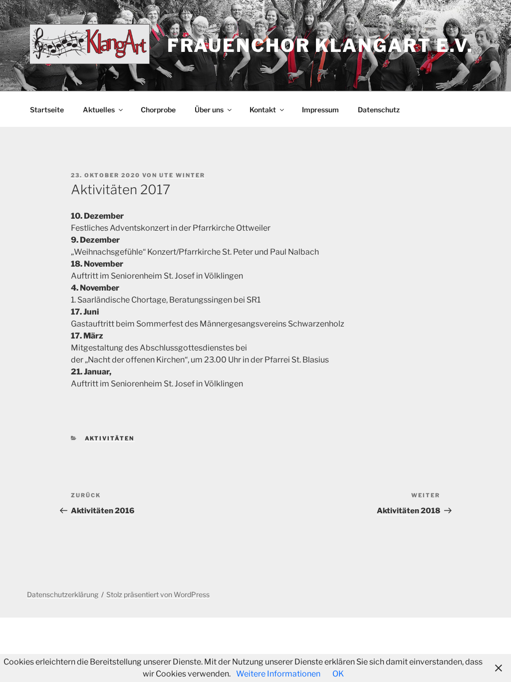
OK (338, 674)
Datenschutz (379, 109)
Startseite (47, 109)
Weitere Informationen (278, 674)
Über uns (209, 109)
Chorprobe (158, 109)
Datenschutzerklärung (62, 594)
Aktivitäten (110, 438)
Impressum (320, 109)
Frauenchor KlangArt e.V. (320, 45)
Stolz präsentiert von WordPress (158, 594)
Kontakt (263, 109)
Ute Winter (182, 175)
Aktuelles (99, 109)
